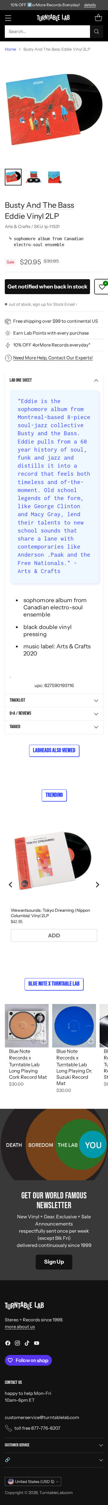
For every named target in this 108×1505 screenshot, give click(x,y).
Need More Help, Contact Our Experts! (53, 357)
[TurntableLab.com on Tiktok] (27, 1344)
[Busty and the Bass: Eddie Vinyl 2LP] (54, 110)
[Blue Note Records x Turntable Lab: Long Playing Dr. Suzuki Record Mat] (74, 1025)
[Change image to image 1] (13, 177)
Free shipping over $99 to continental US (55, 321)
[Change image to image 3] (54, 177)
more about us (20, 1326)
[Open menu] (8, 18)
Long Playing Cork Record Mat (28, 1074)
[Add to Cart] (43, 1041)
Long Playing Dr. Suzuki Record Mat (74, 1077)
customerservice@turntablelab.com (42, 1417)
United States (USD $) (34, 1481)
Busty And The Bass (39, 205)
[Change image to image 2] (33, 177)
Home (10, 49)
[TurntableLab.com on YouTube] (36, 1344)
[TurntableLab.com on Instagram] (17, 1344)
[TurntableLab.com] (54, 17)
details (90, 5)
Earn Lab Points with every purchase (51, 333)
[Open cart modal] (98, 18)
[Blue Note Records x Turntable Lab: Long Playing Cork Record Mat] (27, 1025)
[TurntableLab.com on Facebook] (7, 1344)
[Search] (96, 31)
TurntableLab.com (56, 1492)
